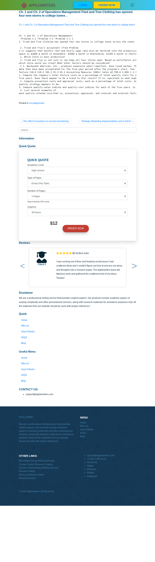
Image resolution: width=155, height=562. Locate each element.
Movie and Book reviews (31, 474)
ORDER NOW (106, 5)
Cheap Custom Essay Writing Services (38, 467)
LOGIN (83, 5)
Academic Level (35, 165)
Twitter (90, 466)
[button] (22, 266)
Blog (23, 343)
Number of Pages (36, 191)
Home (24, 320)
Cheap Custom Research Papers (36, 464)
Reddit (90, 472)
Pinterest (91, 469)
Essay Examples (27, 478)
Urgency (31, 207)
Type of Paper (34, 178)
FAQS (24, 337)
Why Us (25, 325)
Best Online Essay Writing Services (37, 460)
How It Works (28, 331)
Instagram (92, 476)
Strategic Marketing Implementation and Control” (106, 121)
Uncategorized (36, 103)
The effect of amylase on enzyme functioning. (46, 121)
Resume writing (27, 471)
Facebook (92, 462)
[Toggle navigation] (132, 5)
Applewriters (33, 491)
